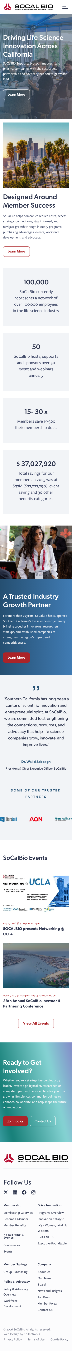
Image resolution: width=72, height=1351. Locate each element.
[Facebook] (24, 1192)
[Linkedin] (15, 1192)
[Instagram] (33, 1192)
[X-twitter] (5, 1192)
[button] (65, 6)
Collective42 (32, 1334)
